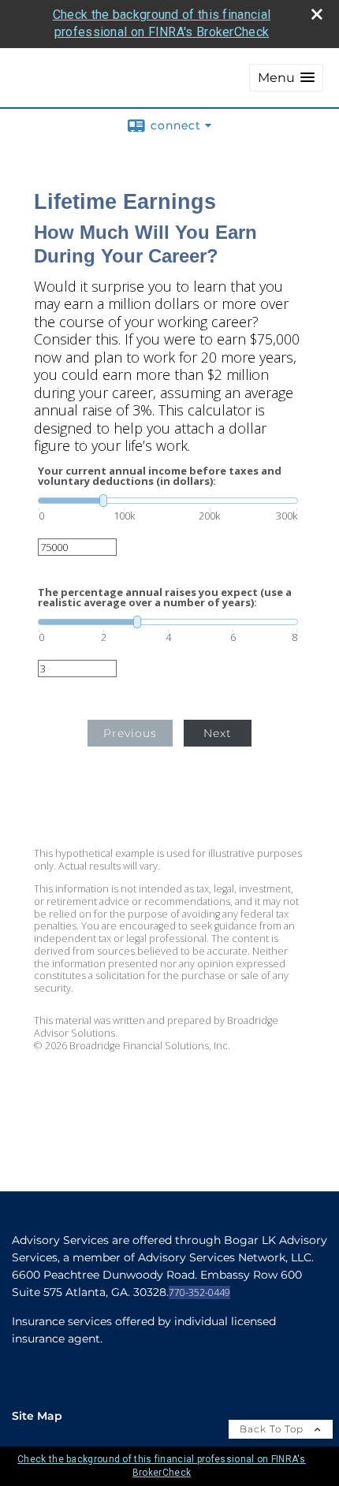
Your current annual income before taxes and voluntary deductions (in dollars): (159, 476)
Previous (130, 733)
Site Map (37, 1416)
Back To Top (273, 1429)
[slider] (168, 500)
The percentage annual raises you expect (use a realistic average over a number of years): (165, 597)
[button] (286, 77)
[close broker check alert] (317, 14)
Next (217, 733)
